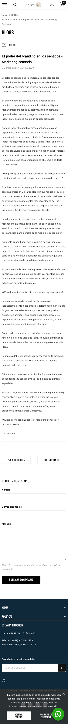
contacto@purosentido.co (23, 644)
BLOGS (15, 15)
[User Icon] (52, 5)
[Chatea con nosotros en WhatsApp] (58, 714)
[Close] (63, 694)
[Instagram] (3, 680)
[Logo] (34, 4)
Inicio (5, 15)
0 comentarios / (10, 67)
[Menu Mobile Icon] (4, 4)
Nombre (6, 489)
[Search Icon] (15, 4)
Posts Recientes (52, 459)
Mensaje (6, 524)
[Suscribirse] (62, 668)
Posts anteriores (16, 459)
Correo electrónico (12, 507)
